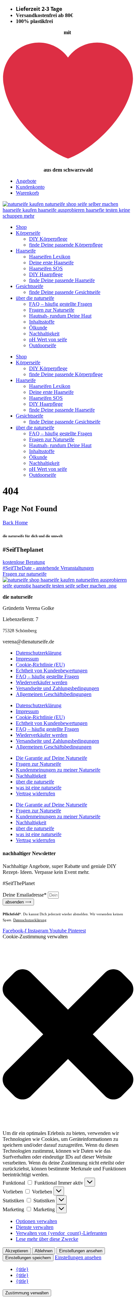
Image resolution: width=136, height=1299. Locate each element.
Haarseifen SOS (46, 268)
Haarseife (26, 250)
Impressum (27, 659)
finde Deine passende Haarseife (62, 280)
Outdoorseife (42, 345)
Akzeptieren (16, 1250)
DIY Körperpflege (48, 239)
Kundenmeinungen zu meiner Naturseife (58, 770)
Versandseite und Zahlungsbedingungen (57, 688)
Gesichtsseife (29, 286)
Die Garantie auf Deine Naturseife (51, 758)
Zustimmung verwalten (27, 1292)
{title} (22, 1269)
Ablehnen (43, 1250)
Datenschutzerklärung (38, 653)
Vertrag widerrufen (35, 793)
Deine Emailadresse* (25, 895)
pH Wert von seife (48, 339)
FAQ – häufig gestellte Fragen (60, 304)
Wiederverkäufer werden (41, 682)
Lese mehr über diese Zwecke (47, 1239)
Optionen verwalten (36, 1221)
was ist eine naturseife (38, 787)
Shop (21, 227)
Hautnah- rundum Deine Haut (60, 316)
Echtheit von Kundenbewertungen (51, 670)
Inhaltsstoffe (41, 322)
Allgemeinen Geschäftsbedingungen (53, 694)
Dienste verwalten (34, 1227)
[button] (68, 1035)
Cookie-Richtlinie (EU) (40, 664)
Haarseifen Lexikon (49, 256)
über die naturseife (35, 298)
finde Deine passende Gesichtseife (64, 292)
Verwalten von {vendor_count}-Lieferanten (61, 1233)
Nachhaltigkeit (44, 333)
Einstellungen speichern (28, 1257)
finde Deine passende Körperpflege (66, 245)
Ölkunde (38, 327)
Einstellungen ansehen (80, 1250)
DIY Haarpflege (46, 274)
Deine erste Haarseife (51, 262)
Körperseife (28, 233)
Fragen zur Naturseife (51, 310)
